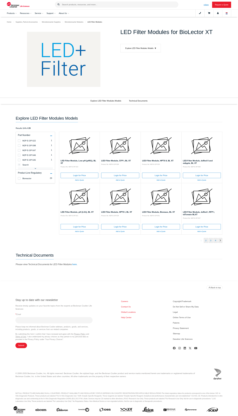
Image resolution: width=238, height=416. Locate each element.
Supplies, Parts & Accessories (27, 22)
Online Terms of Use (182, 317)
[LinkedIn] (185, 349)
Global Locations (128, 312)
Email (18, 314)
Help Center (126, 317)
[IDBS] (105, 410)
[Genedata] (84, 410)
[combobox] (116, 4)
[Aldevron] (62, 410)
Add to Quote (79, 180)
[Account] (218, 13)
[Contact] (200, 13)
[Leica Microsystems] (148, 410)
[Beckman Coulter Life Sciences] (18, 5)
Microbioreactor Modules (74, 22)
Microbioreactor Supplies (51, 22)
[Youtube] (195, 349)
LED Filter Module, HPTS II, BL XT (158, 161)
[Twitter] (190, 349)
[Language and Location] (226, 13)
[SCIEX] (212, 410)
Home (9, 22)
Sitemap (176, 333)
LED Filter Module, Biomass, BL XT (158, 212)
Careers (124, 301)
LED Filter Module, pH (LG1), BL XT (77, 212)
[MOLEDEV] (169, 410)
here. (74, 264)
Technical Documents (138, 101)
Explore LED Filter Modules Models (105, 101)
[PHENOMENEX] (191, 410)
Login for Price (79, 175)
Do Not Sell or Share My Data (186, 307)
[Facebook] (174, 349)
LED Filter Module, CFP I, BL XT (116, 161)
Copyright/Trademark (182, 301)
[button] (58, 4)
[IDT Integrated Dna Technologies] (126, 410)
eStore (206, 5)
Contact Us (126, 307)
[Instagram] (179, 349)
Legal (175, 312)
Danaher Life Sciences (183, 339)
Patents (176, 323)
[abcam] (41, 410)
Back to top (216, 287)
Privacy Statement (181, 328)
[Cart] (209, 13)
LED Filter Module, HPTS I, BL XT (116, 212)
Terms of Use (20, 337)
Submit (21, 345)
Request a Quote (221, 5)
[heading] (19, 140)
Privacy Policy (80, 334)
